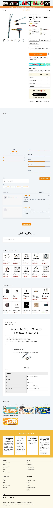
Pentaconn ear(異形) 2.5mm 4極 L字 (34, 43)
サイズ (30, 37)
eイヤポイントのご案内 (6, 485)
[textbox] (16, 181)
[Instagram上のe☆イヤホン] (13, 497)
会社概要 (4, 478)
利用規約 (28, 485)
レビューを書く (46, 179)
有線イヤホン (5, 464)
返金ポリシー (29, 489)
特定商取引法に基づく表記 (31, 487)
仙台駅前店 (32, 86)
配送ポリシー (29, 490)
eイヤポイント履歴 (6, 484)
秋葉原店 (31, 77)
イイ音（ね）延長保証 (30, 467)
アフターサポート (30, 466)
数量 (29, 48)
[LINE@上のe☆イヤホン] (8, 497)
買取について (29, 462)
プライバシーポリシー (30, 484)
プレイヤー (4, 469)
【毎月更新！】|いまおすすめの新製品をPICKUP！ (10, 405)
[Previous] (3, 26)
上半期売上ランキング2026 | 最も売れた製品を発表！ (10, 416)
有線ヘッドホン (5, 467)
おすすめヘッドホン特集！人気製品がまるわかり (42, 405)
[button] (33, 23)
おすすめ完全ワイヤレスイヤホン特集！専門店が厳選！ (26, 405)
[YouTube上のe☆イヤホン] (3, 497)
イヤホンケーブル (36, 14)
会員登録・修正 (5, 487)
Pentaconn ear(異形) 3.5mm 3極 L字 (45, 40)
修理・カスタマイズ (30, 464)
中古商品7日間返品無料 (31, 469)
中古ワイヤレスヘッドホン (7, 472)
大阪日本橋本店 (33, 80)
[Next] (25, 26)
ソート (36, 192)
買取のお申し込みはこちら (39, 94)
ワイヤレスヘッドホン (6, 466)
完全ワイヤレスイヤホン (7, 462)
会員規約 (28, 482)
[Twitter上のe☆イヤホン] (5, 497)
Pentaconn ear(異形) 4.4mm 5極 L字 (34, 40)
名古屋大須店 (32, 83)
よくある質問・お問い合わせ (31, 480)
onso (30, 15)
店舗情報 (4, 482)
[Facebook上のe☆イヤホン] (11, 497)
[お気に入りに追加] (48, 54)
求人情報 (4, 480)
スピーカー (4, 471)
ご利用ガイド (43, 453)
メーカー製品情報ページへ (10, 322)
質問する (25, 225)
